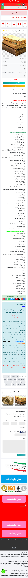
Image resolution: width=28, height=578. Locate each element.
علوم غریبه (23, 105)
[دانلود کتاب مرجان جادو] (14, 45)
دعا (18, 382)
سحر (15, 382)
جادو (5, 379)
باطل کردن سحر (21, 379)
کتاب (13, 72)
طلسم (10, 382)
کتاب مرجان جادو (21, 384)
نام (24, 420)
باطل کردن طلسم (12, 379)
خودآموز (23, 382)
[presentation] (4, 392)
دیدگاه (23, 438)
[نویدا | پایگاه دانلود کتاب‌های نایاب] (21, 4)
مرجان (14, 384)
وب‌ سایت (7, 420)
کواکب (19, 215)
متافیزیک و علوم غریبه (7, 72)
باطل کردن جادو (15, 376)
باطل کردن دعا (7, 376)
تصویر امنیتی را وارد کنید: (14, 431)
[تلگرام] (15, 548)
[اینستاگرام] (12, 548)
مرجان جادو (16, 103)
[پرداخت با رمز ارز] (14, 489)
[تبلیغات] (14, 479)
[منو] (2, 4)
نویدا (19, 354)
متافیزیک (24, 107)
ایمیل (15, 420)
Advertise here (23, 520)
